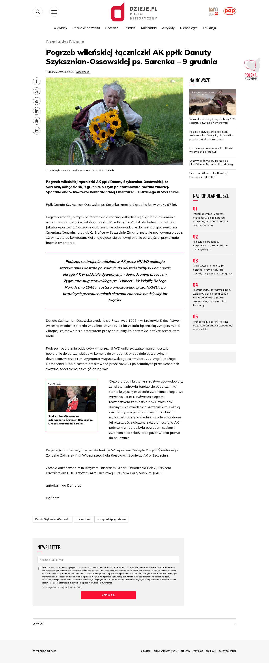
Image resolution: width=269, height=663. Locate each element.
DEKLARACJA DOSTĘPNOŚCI (166, 651)
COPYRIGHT (198, 651)
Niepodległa (188, 28)
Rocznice (111, 28)
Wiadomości (82, 71)
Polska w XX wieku (86, 28)
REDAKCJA (185, 651)
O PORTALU (146, 651)
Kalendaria (149, 28)
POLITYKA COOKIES (227, 651)
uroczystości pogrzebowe (111, 519)
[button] (235, 624)
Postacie (130, 28)
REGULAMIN (211, 651)
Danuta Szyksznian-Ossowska (52, 519)
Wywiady (60, 28)
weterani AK (83, 519)
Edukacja (209, 28)
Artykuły (168, 28)
